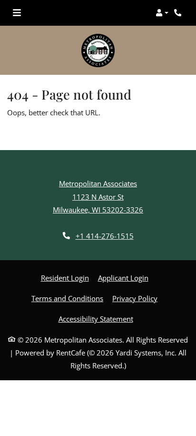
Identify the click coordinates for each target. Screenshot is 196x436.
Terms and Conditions (67, 298)
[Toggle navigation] (17, 13)
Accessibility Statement (96, 319)
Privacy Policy (134, 298)
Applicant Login (123, 278)
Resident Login (65, 278)
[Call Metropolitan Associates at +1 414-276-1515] (179, 13)
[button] (162, 13)
